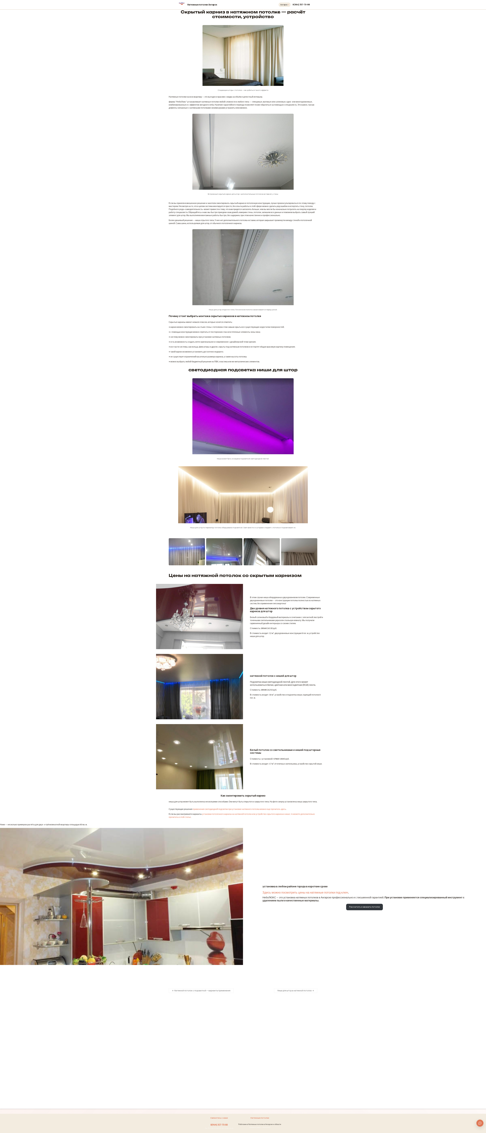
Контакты (211, 1054)
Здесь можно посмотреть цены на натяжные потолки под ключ (305, 892)
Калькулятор (212, 1022)
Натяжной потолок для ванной (258, 1043)
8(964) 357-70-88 (301, 4)
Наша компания (213, 1050)
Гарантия (211, 1046)
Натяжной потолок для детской (258, 1047)
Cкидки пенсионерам (218, 1034)
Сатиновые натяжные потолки (258, 1030)
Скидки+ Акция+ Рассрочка (218, 1026)
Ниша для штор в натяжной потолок (295, 990)
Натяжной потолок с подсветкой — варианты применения (201, 990)
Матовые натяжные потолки (257, 1026)
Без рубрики (204, 975)
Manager (175, 975)
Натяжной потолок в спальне (257, 1039)
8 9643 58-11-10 (179, 1010)
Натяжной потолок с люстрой (257, 1059)
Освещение (212, 1042)
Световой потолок (253, 1084)
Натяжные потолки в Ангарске (220, 1018)
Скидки (212, 1030)
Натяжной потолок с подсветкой (259, 1063)
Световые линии (252, 1088)
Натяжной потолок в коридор (257, 1034)
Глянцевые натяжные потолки (257, 1022)
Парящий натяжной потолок (257, 1080)
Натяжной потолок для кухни (257, 1055)
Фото (209, 1038)
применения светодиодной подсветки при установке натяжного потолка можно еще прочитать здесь (239, 809)
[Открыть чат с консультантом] (479, 1123)
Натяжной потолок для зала (257, 1051)
